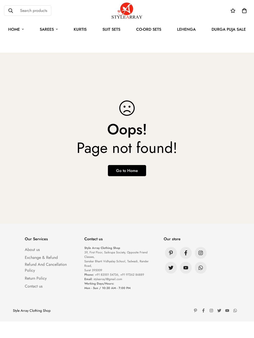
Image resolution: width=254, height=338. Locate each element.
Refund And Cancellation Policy (46, 267)
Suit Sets (111, 29)
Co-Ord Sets (148, 29)
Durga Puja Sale (229, 29)
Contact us (33, 286)
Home (14, 29)
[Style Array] (127, 11)
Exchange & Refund (41, 257)
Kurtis (80, 29)
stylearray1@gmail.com (108, 279)
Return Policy (36, 278)
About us (32, 249)
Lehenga (186, 29)
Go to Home (127, 170)
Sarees (47, 29)
